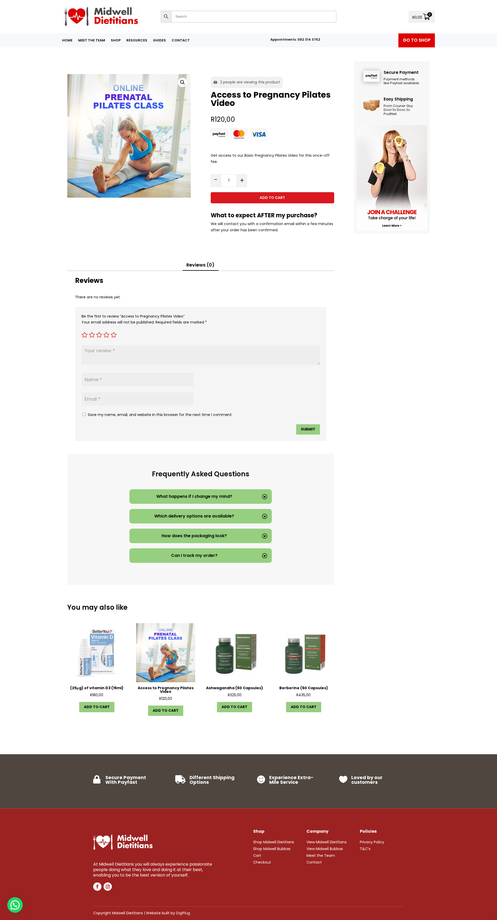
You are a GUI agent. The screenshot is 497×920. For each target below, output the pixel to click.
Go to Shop (416, 40)
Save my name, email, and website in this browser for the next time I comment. (160, 414)
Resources (136, 41)
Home (67, 41)
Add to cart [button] (97, 706)
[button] (182, 82)
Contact (181, 41)
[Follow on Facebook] (97, 886)
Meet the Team (91, 41)
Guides (159, 41)
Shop (116, 41)
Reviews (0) (200, 265)
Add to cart (272, 197)
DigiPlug (183, 913)
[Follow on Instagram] (108, 886)
